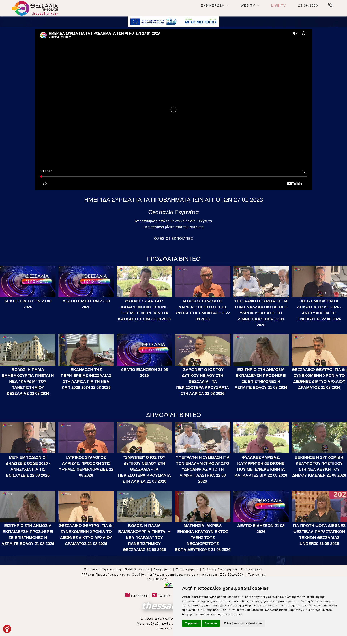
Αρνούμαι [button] (211, 623)
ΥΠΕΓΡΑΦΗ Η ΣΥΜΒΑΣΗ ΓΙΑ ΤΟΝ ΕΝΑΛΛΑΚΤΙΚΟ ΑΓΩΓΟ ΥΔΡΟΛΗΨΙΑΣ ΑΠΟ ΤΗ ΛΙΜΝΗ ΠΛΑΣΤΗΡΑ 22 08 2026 (261, 313)
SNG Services (137, 569)
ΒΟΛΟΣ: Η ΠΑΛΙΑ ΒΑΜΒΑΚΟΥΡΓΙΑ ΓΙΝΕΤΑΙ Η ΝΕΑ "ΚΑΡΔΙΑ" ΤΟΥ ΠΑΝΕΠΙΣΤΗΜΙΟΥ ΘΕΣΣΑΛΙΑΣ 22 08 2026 (28, 381)
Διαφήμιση (163, 569)
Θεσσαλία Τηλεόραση (102, 569)
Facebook (139, 595)
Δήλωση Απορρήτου (219, 569)
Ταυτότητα (257, 574)
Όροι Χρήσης (187, 569)
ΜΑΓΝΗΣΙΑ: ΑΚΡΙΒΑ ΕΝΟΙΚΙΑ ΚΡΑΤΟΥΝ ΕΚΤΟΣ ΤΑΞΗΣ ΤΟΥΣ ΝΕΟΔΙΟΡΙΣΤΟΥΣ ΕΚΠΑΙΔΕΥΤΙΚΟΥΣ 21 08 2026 (202, 537)
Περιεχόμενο (252, 569)
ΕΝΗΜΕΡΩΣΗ (213, 5)
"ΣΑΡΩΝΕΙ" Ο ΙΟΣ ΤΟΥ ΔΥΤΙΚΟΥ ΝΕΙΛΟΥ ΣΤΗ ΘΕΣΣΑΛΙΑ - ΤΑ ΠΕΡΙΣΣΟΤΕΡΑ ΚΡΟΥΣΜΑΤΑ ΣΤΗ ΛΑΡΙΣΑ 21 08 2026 (202, 381)
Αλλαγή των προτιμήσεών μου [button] (242, 623)
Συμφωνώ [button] (191, 623)
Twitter (163, 595)
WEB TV (248, 5)
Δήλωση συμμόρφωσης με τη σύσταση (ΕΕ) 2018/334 (197, 574)
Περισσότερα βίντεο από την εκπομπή (173, 227)
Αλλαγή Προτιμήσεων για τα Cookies (114, 574)
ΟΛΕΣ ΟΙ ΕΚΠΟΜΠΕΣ (173, 238)
